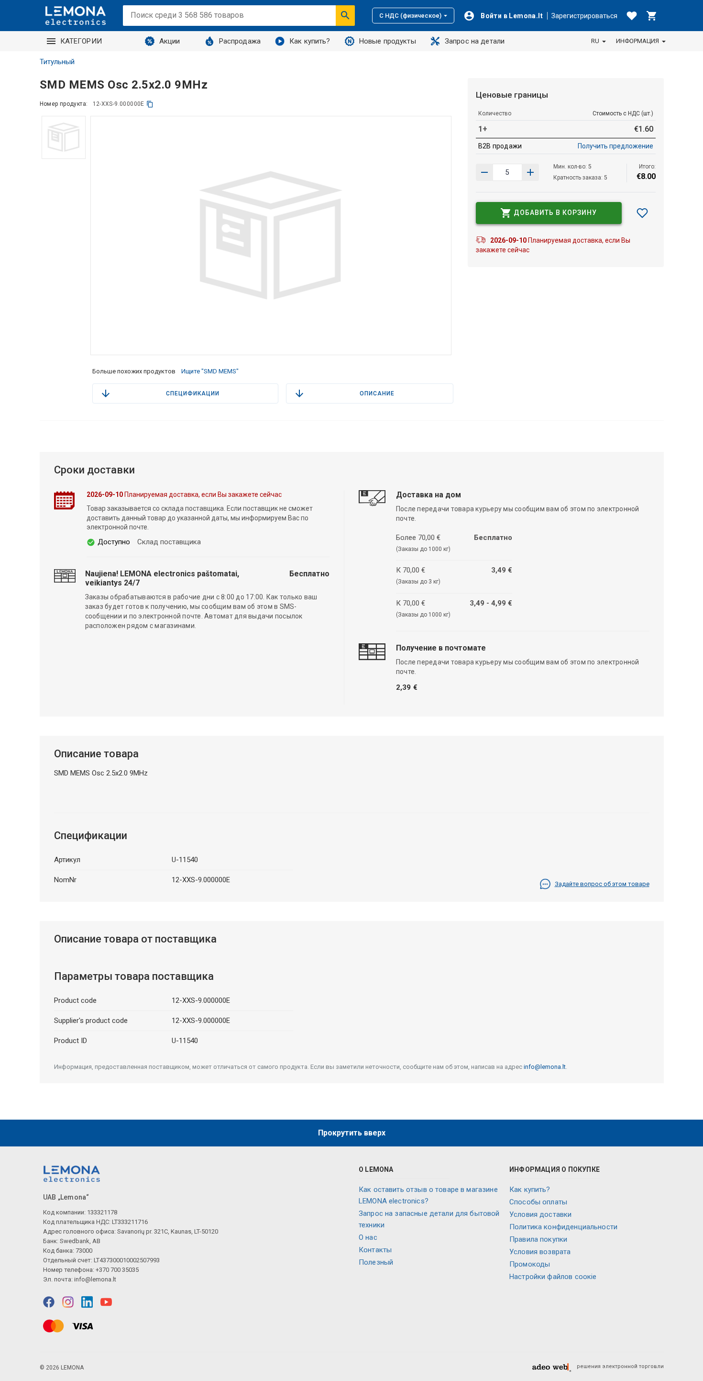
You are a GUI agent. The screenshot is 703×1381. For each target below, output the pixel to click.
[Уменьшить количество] (530, 172)
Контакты (375, 1250)
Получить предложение (615, 146)
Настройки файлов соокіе (552, 1276)
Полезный (376, 1262)
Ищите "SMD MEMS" (210, 371)
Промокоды (529, 1264)
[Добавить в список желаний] (642, 213)
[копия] (149, 104)
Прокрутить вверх (351, 1132)
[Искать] (345, 15)
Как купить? (309, 41)
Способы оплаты (538, 1202)
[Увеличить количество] (484, 172)
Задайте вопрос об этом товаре (602, 883)
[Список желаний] (631, 16)
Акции (169, 41)
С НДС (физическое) (410, 15)
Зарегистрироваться (584, 16)
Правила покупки (538, 1239)
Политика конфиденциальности (563, 1227)
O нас (368, 1237)
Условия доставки (540, 1214)
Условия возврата (540, 1251)
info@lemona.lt (545, 1066)
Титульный (57, 61)
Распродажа (240, 41)
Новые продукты (387, 41)
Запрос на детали (475, 41)
